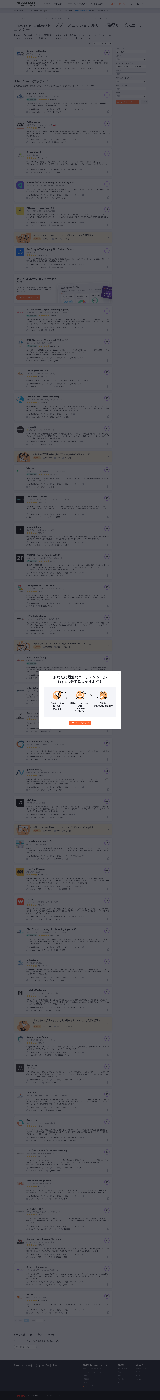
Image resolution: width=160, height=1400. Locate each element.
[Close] (118, 673)
